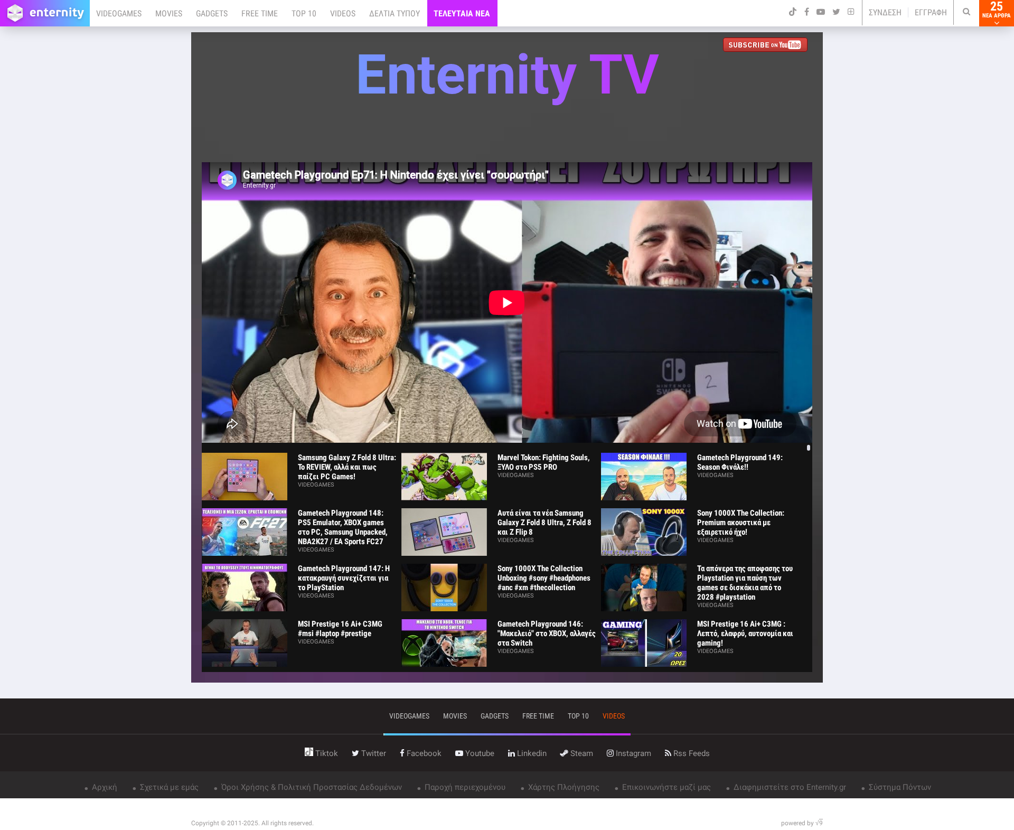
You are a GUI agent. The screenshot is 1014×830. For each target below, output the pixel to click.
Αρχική (103, 787)
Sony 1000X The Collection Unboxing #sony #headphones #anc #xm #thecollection (543, 578)
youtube (478, 753)
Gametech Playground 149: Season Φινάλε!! (740, 462)
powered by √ (802, 823)
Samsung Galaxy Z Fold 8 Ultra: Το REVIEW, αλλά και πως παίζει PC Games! (347, 467)
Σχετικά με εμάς (168, 787)
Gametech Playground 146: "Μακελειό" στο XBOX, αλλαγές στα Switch (546, 633)
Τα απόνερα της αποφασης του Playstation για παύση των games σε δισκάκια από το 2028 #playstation (745, 583)
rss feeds (690, 753)
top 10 (578, 716)
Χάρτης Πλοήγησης (562, 787)
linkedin (531, 753)
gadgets (495, 716)
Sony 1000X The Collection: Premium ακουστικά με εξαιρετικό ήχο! (740, 522)
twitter (372, 753)
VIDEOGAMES (119, 13)
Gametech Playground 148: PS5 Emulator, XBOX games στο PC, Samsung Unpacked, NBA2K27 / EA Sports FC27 (343, 527)
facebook (423, 753)
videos (614, 716)
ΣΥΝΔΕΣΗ (885, 12)
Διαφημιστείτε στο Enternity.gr (788, 787)
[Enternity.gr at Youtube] (767, 46)
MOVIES (168, 13)
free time (538, 716)
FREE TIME (259, 13)
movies (455, 716)
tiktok (325, 753)
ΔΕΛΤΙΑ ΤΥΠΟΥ (394, 13)
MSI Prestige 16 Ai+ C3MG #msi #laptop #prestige (340, 628)
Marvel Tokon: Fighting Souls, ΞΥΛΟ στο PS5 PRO (543, 462)
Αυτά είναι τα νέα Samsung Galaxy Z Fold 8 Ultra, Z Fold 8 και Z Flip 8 (544, 522)
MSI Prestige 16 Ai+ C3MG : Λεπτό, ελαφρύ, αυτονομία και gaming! (745, 633)
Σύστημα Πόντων (899, 787)
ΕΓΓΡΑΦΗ (931, 12)
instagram (632, 753)
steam (580, 753)
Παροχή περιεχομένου (463, 787)
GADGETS (212, 13)
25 (996, 9)
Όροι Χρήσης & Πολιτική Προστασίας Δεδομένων (310, 787)
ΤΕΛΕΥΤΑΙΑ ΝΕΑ (462, 13)
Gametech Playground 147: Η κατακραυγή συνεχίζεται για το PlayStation (344, 578)
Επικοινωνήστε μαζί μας (665, 787)
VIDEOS (342, 13)
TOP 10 (304, 13)
